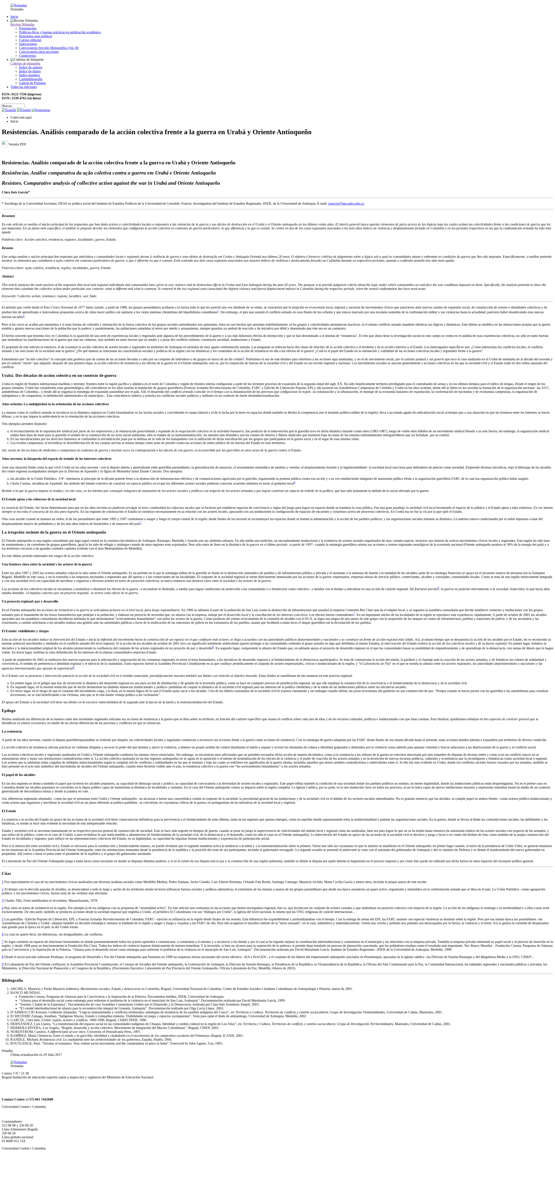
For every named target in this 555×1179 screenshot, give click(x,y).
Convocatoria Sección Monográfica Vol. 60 (48, 48)
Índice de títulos (30, 71)
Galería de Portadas (32, 83)
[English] (24, 110)
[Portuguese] (41, 110)
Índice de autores (30, 67)
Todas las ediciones (23, 87)
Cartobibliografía (30, 79)
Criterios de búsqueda (25, 63)
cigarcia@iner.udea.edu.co (346, 203)
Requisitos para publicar (35, 36)
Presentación (27, 28)
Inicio (14, 16)
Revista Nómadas (22, 24)
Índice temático (29, 75)
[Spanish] (9, 110)
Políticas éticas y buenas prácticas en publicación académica (60, 32)
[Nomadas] (18, 5)
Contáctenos (27, 55)
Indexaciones (28, 44)
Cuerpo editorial (30, 40)
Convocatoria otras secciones (39, 52)
